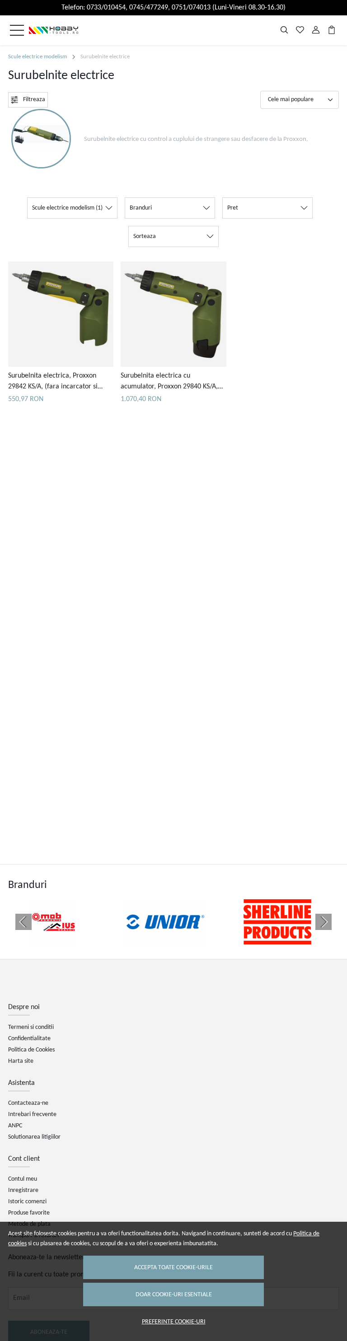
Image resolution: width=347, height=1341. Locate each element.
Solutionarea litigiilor (34, 1137)
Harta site (20, 1061)
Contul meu (22, 1179)
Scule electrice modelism (37, 57)
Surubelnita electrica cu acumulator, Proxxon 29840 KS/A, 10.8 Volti (169, 382)
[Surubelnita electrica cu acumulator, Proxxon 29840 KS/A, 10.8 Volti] (173, 314)
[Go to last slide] (23, 922)
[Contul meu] (315, 30)
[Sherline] (277, 939)
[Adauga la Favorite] (60, 358)
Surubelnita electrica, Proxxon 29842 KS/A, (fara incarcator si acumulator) (53, 382)
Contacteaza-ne (28, 1103)
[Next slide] (323, 922)
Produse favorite (29, 1213)
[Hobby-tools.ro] (53, 30)
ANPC (15, 1125)
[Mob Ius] (53, 939)
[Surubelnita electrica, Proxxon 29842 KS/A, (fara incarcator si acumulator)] (60, 314)
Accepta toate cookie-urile (173, 1267)
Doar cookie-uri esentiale (174, 1294)
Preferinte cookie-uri (174, 1321)
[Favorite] (300, 30)
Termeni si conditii (31, 1027)
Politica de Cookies (31, 1050)
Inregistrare (23, 1190)
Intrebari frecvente (32, 1114)
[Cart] (331, 30)
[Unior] (165, 939)
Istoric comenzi (27, 1201)
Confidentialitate (29, 1038)
